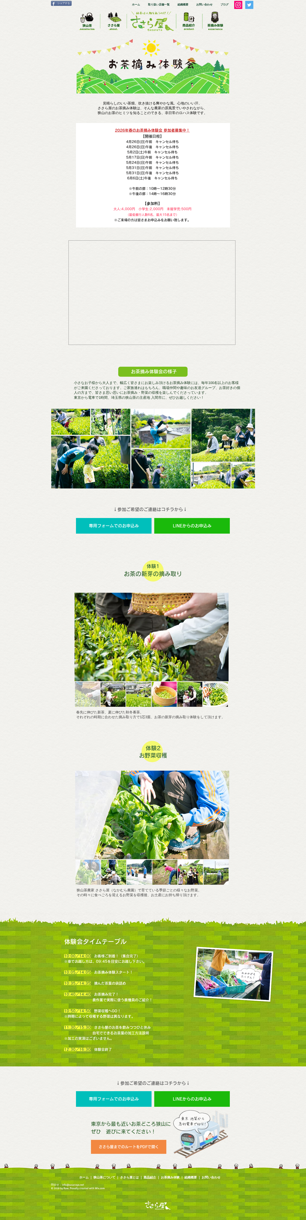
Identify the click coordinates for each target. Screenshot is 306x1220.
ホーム (84, 1177)
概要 (194, 1177)
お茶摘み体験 (170, 1177)
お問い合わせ (211, 1177)
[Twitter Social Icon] (249, 5)
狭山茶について (104, 1177)
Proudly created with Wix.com (87, 1188)
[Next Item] (247, 449)
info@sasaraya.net (73, 1184)
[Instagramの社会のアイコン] (238, 5)
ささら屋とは (129, 1177)
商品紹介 (150, 1177)
